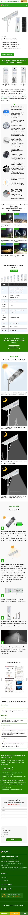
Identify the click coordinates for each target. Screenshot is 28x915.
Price (24, 1)
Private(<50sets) (5, 834)
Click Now (13, 347)
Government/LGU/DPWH (6, 830)
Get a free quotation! (7, 54)
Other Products (4, 880)
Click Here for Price (14, 896)
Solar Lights (3, 877)
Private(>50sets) (5, 832)
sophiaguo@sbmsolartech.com (11, 1)
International (14, 905)
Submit (13, 839)
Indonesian (22, 905)
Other (4, 836)
